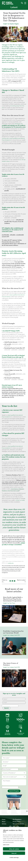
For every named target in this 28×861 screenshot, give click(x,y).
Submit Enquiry (14, 791)
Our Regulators (17, 819)
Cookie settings (14, 857)
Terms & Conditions (18, 824)
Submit (6, 708)
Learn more (6, 844)
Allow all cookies (14, 849)
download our (15, 489)
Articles (4, 824)
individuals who (14, 125)
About (3, 821)
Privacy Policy (16, 821)
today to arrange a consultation (13, 543)
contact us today (20, 500)
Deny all (14, 853)
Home (3, 819)
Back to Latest (21, 580)
